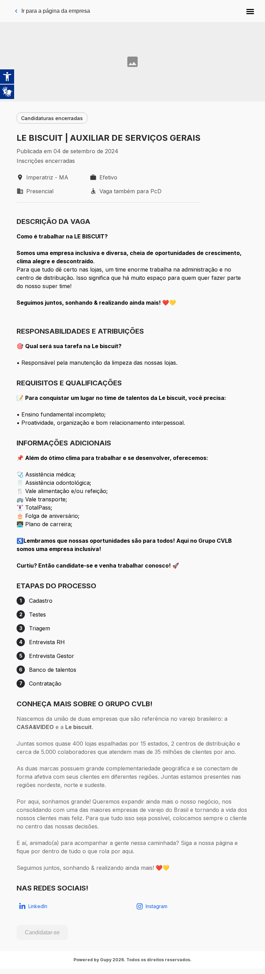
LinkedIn (37, 906)
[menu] (250, 11)
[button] (250, 11)
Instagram (156, 906)
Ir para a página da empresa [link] (55, 11)
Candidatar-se (42, 932)
